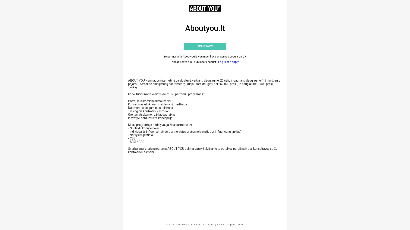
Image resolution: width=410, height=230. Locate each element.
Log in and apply (228, 61)
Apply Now (205, 46)
